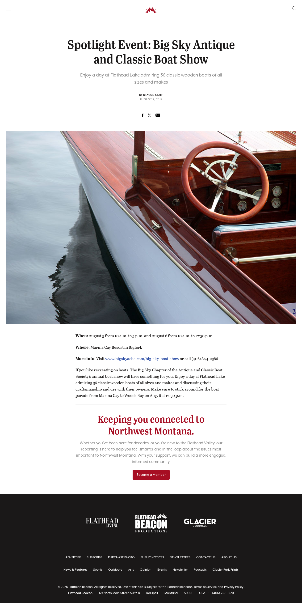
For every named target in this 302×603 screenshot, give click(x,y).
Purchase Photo (121, 557)
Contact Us (205, 557)
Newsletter (180, 570)
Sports (97, 570)
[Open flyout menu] (8, 9)
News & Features (75, 570)
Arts (131, 570)
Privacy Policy (233, 587)
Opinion (145, 570)
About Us (229, 557)
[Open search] (294, 8)
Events (162, 570)
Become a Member (151, 475)
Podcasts (200, 570)
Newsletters (180, 557)
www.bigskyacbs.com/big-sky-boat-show (142, 358)
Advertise (73, 557)
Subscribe (94, 557)
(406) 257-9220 (223, 593)
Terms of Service (205, 587)
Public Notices (152, 557)
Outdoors (115, 570)
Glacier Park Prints (226, 570)
